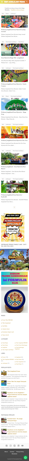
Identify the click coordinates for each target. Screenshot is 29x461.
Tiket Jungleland (6, 323)
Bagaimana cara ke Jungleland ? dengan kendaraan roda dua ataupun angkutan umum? (17, 394)
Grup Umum (5, 345)
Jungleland (4, 347)
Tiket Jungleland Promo (13, 371)
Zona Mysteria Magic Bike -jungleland (12, 58)
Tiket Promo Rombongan (21, 345)
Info (3, 13)
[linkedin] (18, 446)
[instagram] (10, 446)
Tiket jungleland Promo (14, 2)
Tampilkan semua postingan (17, 10)
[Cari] (27, 2)
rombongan (13, 13)
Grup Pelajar (5, 343)
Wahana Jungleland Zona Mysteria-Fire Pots (14, 140)
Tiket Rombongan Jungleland (19, 348)
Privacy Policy (20, 451)
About (6, 451)
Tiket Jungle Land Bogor (11, 41)
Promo (7, 13)
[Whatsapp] (25, 457)
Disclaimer (14, 453)
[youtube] (22, 446)
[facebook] (6, 446)
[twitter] (14, 446)
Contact (12, 451)
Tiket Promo (21, 41)
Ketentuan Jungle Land (8, 332)
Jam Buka (4, 326)
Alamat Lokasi (6, 329)
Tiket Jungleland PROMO (22, 343)
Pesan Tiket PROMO (7, 320)
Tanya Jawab (5, 335)
